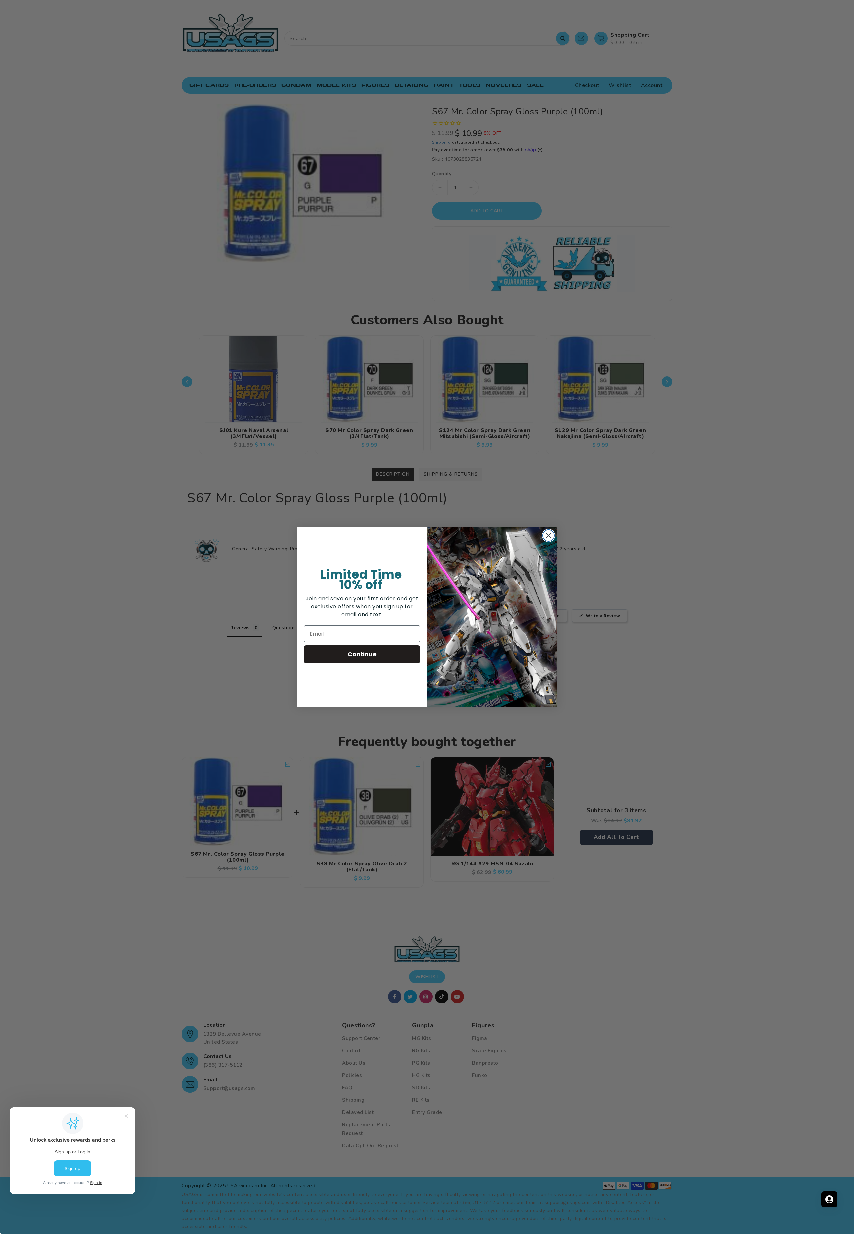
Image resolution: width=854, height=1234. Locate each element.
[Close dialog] (548, 535)
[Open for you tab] (829, 1199)
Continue (362, 654)
